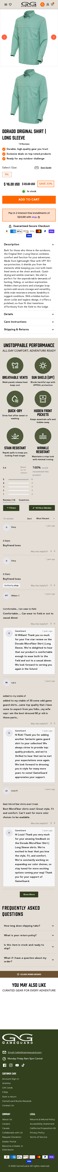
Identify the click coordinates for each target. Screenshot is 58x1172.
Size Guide (46, 168)
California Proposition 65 (43, 1128)
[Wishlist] (10, 4)
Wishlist (6, 1083)
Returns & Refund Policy (42, 1119)
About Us (7, 1119)
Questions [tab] (24, 500)
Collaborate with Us (12, 1132)
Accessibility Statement (42, 1124)
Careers (6, 1124)
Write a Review (45, 509)
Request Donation (11, 1137)
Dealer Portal (9, 1141)
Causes (6, 1128)
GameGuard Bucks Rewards (16, 1101)
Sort (29, 519)
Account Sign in (10, 1079)
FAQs (5, 1092)
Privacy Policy (37, 1132)
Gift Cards (7, 1087)
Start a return (9, 1096)
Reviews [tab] (9, 500)
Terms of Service (38, 1137)
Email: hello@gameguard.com (25, 1052)
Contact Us (8, 1105)
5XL (7, 174)
